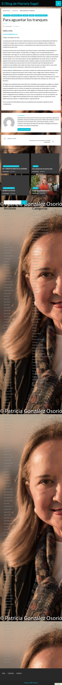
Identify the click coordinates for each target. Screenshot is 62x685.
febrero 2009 (7, 624)
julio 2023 (6, 296)
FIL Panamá (35, 290)
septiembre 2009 (8, 604)
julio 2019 (6, 399)
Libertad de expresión (38, 310)
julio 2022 (6, 330)
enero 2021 (7, 350)
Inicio (3, 673)
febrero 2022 (7, 345)
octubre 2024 (7, 253)
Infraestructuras (16, 15)
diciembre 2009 (8, 595)
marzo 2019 (7, 411)
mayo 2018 (7, 440)
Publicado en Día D (37, 345)
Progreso (34, 342)
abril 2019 (7, 408)
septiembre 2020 (8, 362)
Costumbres (35, 244)
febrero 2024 (7, 276)
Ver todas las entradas (24, 129)
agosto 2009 (7, 607)
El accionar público (9, 188)
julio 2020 (6, 368)
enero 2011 (7, 563)
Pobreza (34, 336)
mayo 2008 (7, 650)
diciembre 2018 (8, 420)
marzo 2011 (7, 561)
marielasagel (8, 26)
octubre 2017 (7, 460)
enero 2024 (7, 278)
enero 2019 (7, 417)
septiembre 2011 (8, 546)
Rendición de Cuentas (38, 365)
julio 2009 (6, 610)
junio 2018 (7, 437)
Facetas (34, 281)
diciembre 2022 (8, 316)
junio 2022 (7, 333)
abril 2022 (7, 339)
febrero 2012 (7, 532)
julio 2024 (6, 261)
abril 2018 (7, 443)
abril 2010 (7, 587)
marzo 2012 (7, 529)
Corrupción (35, 241)
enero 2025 (7, 244)
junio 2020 (7, 371)
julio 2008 (6, 644)
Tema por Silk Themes (31, 683)
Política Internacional (38, 339)
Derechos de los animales (39, 250)
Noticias (34, 325)
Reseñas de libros (37, 368)
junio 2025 (7, 229)
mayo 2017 (7, 474)
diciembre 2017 (8, 454)
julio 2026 (6, 212)
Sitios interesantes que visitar (40, 379)
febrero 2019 (7, 414)
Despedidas (35, 253)
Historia (34, 299)
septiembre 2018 (8, 428)
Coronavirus (35, 238)
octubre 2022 (7, 322)
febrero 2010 (7, 589)
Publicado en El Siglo (41, 15)
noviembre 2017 (8, 457)
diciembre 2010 (8, 566)
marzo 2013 (7, 515)
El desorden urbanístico (38, 270)
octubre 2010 (7, 572)
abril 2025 (7, 235)
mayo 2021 (7, 348)
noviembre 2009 (8, 598)
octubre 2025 (7, 221)
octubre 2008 (7, 635)
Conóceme (11, 673)
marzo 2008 (7, 656)
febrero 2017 (7, 483)
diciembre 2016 (8, 489)
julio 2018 (6, 434)
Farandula (35, 287)
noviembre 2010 (8, 569)
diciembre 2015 (8, 492)
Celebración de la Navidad (40, 190)
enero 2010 (7, 592)
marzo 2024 (7, 273)
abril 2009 (7, 618)
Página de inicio (6, 10)
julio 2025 (6, 227)
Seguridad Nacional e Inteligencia (41, 373)
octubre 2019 (7, 391)
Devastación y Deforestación (40, 258)
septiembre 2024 (8, 255)
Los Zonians (35, 322)
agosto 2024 (7, 258)
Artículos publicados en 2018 (40, 227)
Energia (34, 276)
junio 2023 (7, 299)
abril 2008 (7, 653)
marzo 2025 (7, 238)
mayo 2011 (7, 555)
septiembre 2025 (8, 224)
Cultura (34, 247)
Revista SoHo (36, 371)
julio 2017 (6, 469)
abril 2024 (7, 270)
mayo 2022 (7, 336)
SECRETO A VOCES (8, 190)
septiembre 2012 (8, 523)
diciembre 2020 (8, 353)
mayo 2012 (7, 526)
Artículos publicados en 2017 (40, 224)
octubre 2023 (7, 287)
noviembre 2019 (8, 388)
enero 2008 (7, 661)
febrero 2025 (7, 241)
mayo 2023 (7, 301)
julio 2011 (6, 549)
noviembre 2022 (8, 319)
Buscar (5, 199)
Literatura (35, 316)
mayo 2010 (7, 584)
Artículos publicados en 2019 (40, 229)
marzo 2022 (7, 342)
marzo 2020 (7, 379)
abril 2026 (7, 215)
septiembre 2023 (8, 290)
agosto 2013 (7, 512)
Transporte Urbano (37, 382)
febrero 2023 (7, 310)
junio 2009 (7, 612)
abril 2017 (7, 477)
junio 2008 (7, 647)
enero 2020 (7, 385)
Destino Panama (36, 255)
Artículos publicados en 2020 (40, 232)
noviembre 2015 (8, 494)
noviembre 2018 (8, 422)
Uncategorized (36, 388)
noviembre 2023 (8, 284)
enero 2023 (7, 313)
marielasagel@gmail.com (10, 34)
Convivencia (35, 235)
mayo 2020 (7, 373)
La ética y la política (37, 304)
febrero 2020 (7, 382)
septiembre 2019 (8, 394)
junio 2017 (7, 471)
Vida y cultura (36, 394)
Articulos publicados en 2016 (11, 166)
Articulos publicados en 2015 (40, 218)
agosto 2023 (7, 293)
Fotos (33, 296)
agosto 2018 (7, 431)
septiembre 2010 (8, 575)
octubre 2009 (7, 601)
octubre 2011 (7, 543)
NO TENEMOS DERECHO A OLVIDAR (14, 169)
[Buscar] (24, 202)
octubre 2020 (7, 359)
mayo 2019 (7, 405)
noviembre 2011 (8, 540)
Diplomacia (35, 261)
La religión (35, 307)
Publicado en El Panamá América (41, 348)
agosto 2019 (7, 397)
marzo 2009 (7, 621)
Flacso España (36, 293)
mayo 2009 (7, 615)
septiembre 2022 (8, 325)
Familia (34, 284)
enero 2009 (7, 627)
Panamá (32, 15)
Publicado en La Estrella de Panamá (42, 356)
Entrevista (35, 278)
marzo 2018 (7, 445)
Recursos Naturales (37, 359)
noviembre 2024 (8, 250)
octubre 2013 (7, 509)
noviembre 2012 (8, 520)
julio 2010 (6, 578)
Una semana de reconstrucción (42, 169)
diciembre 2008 (8, 630)
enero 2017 (7, 486)
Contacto (19, 673)
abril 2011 (7, 558)
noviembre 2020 (8, 356)
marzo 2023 (7, 307)
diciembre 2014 (8, 497)
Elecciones (35, 273)
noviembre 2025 (8, 218)
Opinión (25, 15)
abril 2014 (7, 503)
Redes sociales (36, 362)
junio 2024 (7, 264)
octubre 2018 (7, 425)
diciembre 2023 (8, 281)
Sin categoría (35, 376)
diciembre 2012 (8, 517)
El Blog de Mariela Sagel (20, 3)
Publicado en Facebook (38, 353)
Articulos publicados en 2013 (40, 215)
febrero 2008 (7, 659)
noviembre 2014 (8, 500)
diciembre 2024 (8, 247)
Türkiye (34, 385)
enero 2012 (7, 535)
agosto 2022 (7, 327)
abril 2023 (7, 304)
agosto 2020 (7, 365)
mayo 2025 (7, 232)
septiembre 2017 (8, 463)
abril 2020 (7, 376)
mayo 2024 (7, 267)
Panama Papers (36, 333)
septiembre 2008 (8, 638)
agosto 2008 (7, 641)
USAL (33, 391)
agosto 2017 (7, 466)
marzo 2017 (7, 480)
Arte (33, 212)
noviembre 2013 (8, 506)
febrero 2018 (7, 448)
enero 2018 (7, 451)
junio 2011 (7, 552)
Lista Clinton (35, 313)
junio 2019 (7, 402)
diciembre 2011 (8, 538)
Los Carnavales (36, 319)
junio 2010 (7, 581)
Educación (15, 10)
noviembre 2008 (8, 633)
